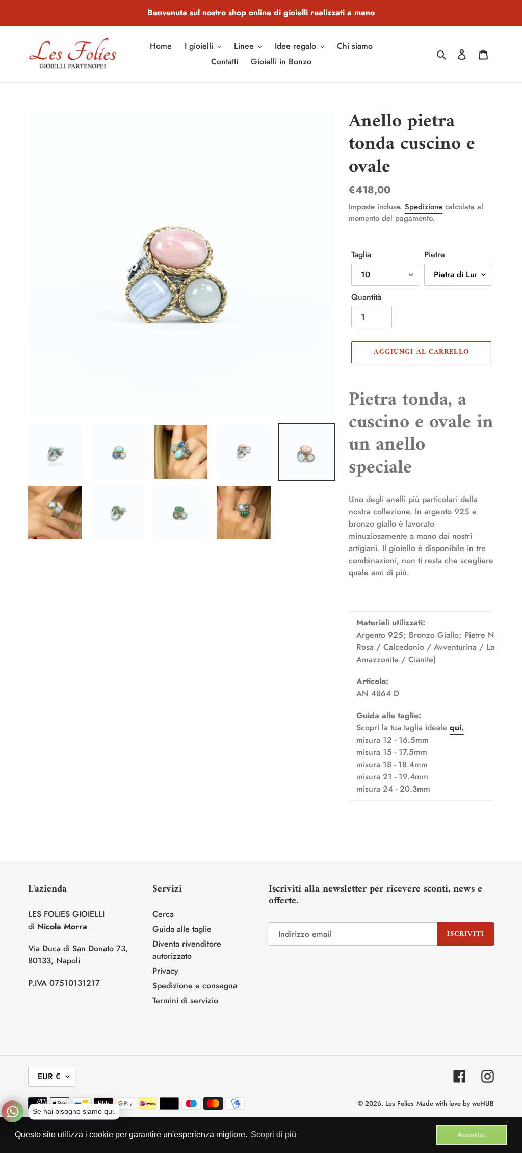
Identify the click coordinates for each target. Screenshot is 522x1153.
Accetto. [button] (471, 1135)
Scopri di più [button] (273, 1134)
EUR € (49, 1076)
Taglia (361, 254)
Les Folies (399, 1103)
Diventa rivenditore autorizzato (186, 950)
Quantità (366, 297)
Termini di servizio (185, 1000)
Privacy (165, 971)
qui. (457, 727)
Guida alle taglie (182, 929)
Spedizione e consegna (194, 985)
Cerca (163, 914)
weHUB (483, 1103)
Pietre (434, 254)
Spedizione (423, 207)
